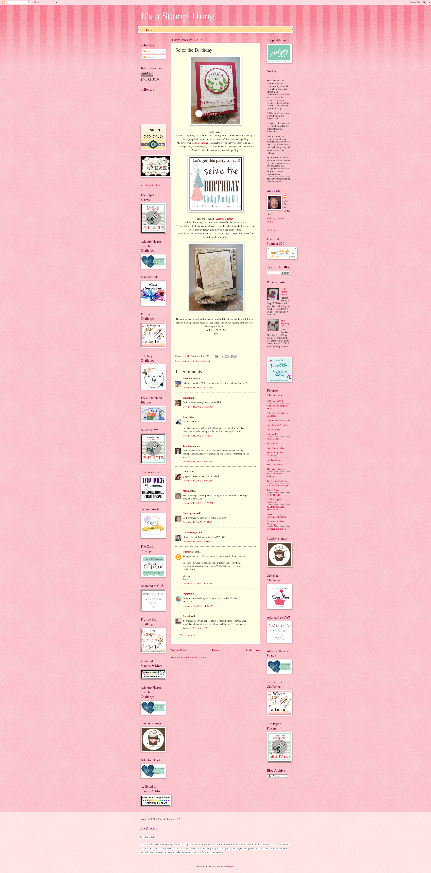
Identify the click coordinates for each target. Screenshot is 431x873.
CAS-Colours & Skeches (278, 420)
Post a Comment (187, 635)
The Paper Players (275, 469)
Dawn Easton (189, 378)
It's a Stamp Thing (178, 15)
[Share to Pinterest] (235, 356)
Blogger (230, 866)
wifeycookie (188, 551)
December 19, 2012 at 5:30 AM (197, 461)
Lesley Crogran (200, 142)
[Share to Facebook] (232, 356)
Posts (147, 51)
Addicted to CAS (275, 401)
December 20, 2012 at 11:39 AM (198, 605)
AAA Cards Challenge (277, 485)
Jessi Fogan (188, 446)
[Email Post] (216, 356)
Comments (150, 57)
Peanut (186, 397)
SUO (210, 361)
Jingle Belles (273, 438)
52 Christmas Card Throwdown (275, 508)
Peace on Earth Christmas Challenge (276, 515)
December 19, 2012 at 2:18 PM (197, 522)
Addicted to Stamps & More (277, 407)
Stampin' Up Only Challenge (275, 454)
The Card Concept (275, 464)
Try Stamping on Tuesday (275, 475)
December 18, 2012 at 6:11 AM (197, 387)
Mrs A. (186, 490)
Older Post (253, 650)
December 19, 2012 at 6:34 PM (197, 541)
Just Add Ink (273, 443)
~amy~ (186, 471)
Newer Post (178, 650)
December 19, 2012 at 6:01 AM (197, 480)
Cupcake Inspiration (276, 528)
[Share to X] (229, 356)
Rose (185, 417)
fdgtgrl (186, 593)
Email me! (272, 230)
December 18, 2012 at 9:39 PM (197, 435)
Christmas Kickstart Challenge (276, 523)
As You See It (273, 494)
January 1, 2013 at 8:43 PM (195, 628)
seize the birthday (199, 361)
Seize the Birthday (275, 447)
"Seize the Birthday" (224, 218)
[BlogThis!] (226, 356)
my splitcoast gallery (150, 185)
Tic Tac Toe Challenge (277, 480)
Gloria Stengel (190, 532)
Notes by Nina (190, 513)
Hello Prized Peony (284, 291)
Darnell (186, 616)
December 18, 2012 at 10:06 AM (198, 406)
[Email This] (222, 356)
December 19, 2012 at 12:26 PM (198, 503)
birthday (186, 361)
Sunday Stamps (274, 459)
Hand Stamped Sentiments (274, 501)
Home (149, 30)
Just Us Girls (273, 490)
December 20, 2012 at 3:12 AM (197, 583)
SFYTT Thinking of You (285, 323)
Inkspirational (273, 429)
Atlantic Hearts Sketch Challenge (277, 414)
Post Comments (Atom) (195, 657)
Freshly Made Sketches (277, 425)
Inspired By (272, 434)
